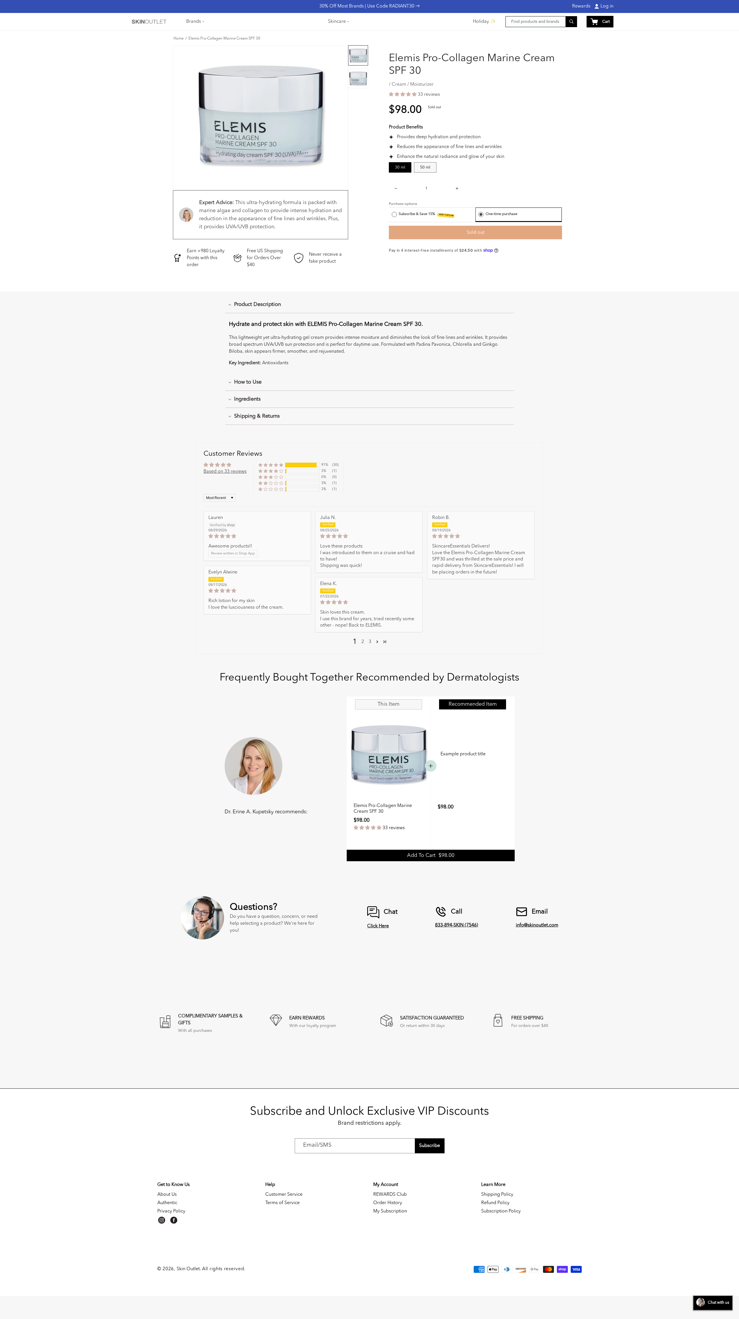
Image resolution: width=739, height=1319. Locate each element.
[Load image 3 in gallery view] (358, 78)
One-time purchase (501, 214)
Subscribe (429, 1146)
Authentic (167, 1203)
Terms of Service (282, 1203)
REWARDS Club (390, 1194)
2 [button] (362, 642)
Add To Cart (430, 855)
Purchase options (403, 204)
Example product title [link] (463, 754)
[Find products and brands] (571, 21)
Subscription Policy (501, 1211)
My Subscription (390, 1211)
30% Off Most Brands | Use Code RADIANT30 (367, 6)
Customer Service (284, 1194)
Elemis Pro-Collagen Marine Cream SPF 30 (224, 38)
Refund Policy (495, 1203)
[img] (257, 536)
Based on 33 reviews (225, 471)
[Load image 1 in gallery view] (358, 55)
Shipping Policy (497, 1194)
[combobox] (541, 21)
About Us (167, 1194)
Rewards (581, 6)
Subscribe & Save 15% (426, 214)
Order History (387, 1203)
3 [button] (370, 642)
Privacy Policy (171, 1211)
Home (178, 38)
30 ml (400, 167)
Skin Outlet (188, 1269)
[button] (195, 21)
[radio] (394, 214)
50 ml (425, 167)
